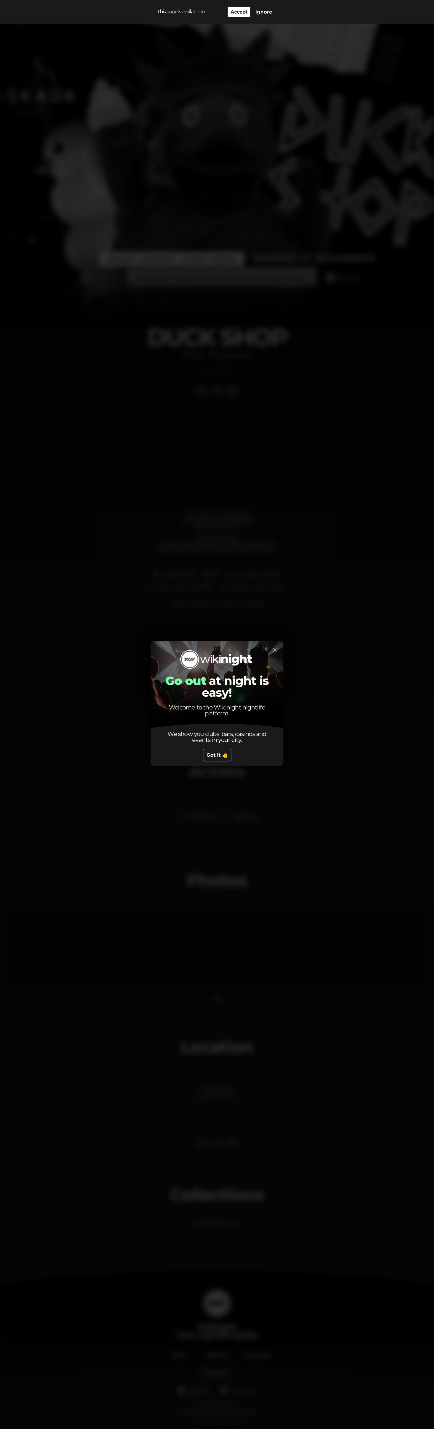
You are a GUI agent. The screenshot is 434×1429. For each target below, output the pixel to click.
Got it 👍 (217, 755)
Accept (239, 12)
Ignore (263, 12)
